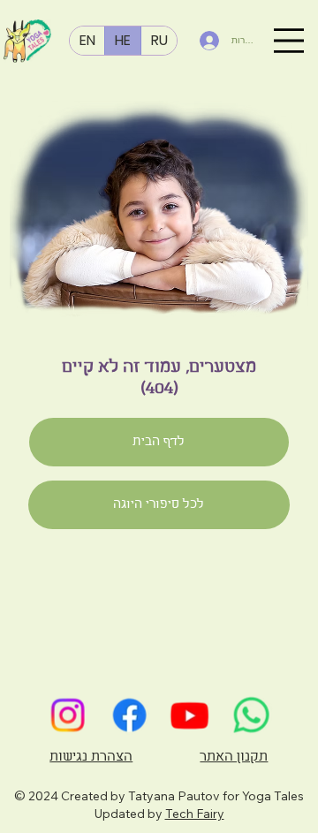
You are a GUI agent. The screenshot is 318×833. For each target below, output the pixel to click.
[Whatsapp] (251, 715)
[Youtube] (190, 715)
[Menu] (289, 41)
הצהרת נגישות (90, 757)
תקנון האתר (234, 757)
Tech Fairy (194, 814)
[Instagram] (67, 715)
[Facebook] (128, 715)
